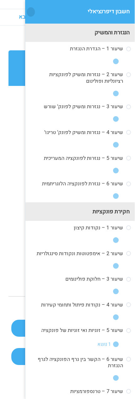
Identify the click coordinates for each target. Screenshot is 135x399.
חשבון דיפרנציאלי (109, 11)
